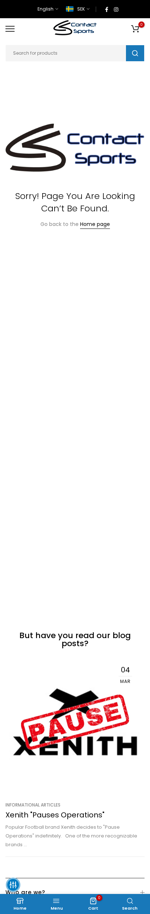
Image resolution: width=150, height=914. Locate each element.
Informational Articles (32, 805)
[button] (13, 885)
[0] (135, 29)
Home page (95, 224)
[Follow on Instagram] (116, 9)
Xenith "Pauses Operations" (54, 815)
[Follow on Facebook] (107, 9)
